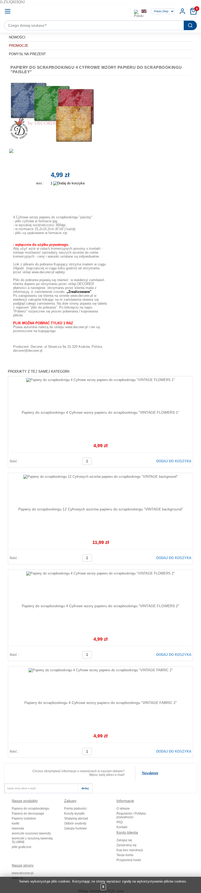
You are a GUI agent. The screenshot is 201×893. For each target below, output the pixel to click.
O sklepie (123, 808)
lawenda (18, 828)
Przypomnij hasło (128, 860)
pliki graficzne (21, 847)
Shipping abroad (76, 818)
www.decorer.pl (23, 873)
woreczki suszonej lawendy (31, 833)
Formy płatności (75, 808)
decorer (74, 11)
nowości (17, 37)
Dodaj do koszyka (173, 461)
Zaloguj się (124, 840)
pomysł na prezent (27, 54)
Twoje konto (124, 855)
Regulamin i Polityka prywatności (131, 815)
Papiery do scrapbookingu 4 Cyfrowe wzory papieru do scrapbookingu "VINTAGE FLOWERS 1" (100, 412)
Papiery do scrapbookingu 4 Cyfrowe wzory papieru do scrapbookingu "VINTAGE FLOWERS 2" (100, 606)
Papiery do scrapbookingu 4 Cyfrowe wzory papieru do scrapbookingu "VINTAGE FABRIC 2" (100, 703)
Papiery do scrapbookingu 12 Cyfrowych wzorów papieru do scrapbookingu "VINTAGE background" (100, 509)
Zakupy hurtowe (75, 828)
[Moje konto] (182, 11)
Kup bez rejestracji (129, 850)
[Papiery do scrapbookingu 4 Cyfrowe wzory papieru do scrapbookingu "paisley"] (55, 111)
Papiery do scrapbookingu (30, 808)
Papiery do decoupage (28, 813)
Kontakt (121, 827)
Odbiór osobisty (75, 823)
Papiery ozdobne (24, 818)
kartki (15, 823)
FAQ (119, 822)
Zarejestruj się (126, 845)
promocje (18, 46)
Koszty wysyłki (74, 813)
